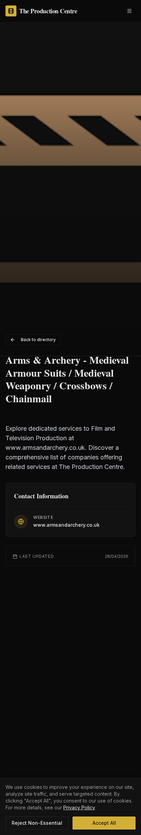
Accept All (104, 823)
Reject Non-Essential (37, 823)
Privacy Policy (79, 807)
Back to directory (38, 339)
